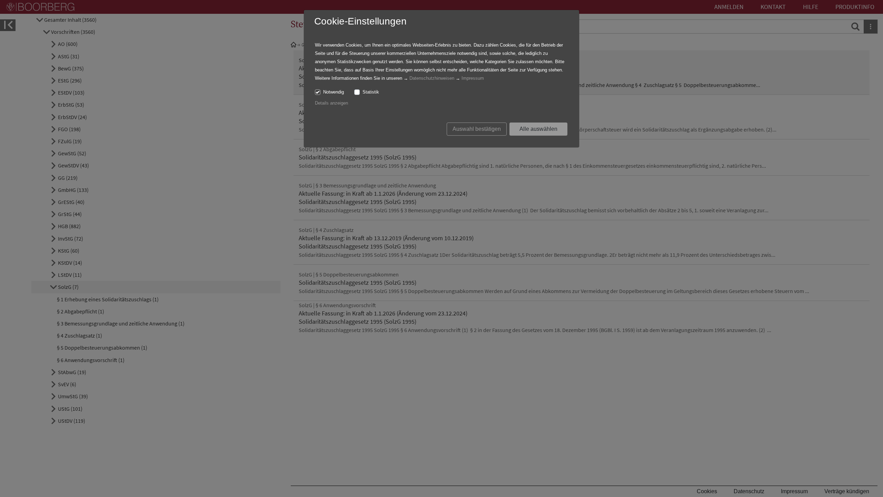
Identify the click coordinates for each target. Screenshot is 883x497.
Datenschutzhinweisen (431, 78)
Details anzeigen (331, 103)
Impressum (473, 78)
